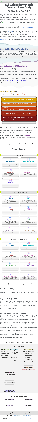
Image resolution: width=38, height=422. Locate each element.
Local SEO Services (28, 355)
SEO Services (8, 1)
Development (20, 1)
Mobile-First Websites (4, 39)
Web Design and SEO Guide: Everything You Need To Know (9, 391)
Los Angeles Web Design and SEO (14, 353)
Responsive (33, 38)
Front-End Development (9, 386)
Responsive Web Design (5, 353)
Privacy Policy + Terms (31, 418)
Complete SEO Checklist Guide (28, 363)
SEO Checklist (26, 1)
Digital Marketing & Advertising (28, 351)
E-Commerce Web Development (9, 374)
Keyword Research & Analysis (29, 361)
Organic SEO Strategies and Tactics (27, 27)
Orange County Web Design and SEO (14, 355)
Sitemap (24, 418)
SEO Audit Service (28, 353)
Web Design (14, 1)
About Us (32, 1)
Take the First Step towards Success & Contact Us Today (15, 80)
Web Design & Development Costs (28, 369)
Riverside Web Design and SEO (14, 358)
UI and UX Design (5, 357)
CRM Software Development (9, 380)
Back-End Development (10, 388)
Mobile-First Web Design (5, 351)
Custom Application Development (9, 378)
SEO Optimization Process (28, 365)
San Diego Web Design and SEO (14, 360)
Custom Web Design (4, 355)
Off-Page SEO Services (28, 359)
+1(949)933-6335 (17, 415)
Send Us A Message (27, 415)
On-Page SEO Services (28, 357)
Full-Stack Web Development (9, 384)
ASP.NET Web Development (9, 376)
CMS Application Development (9, 382)
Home (3, 1)
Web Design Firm (10, 418)
